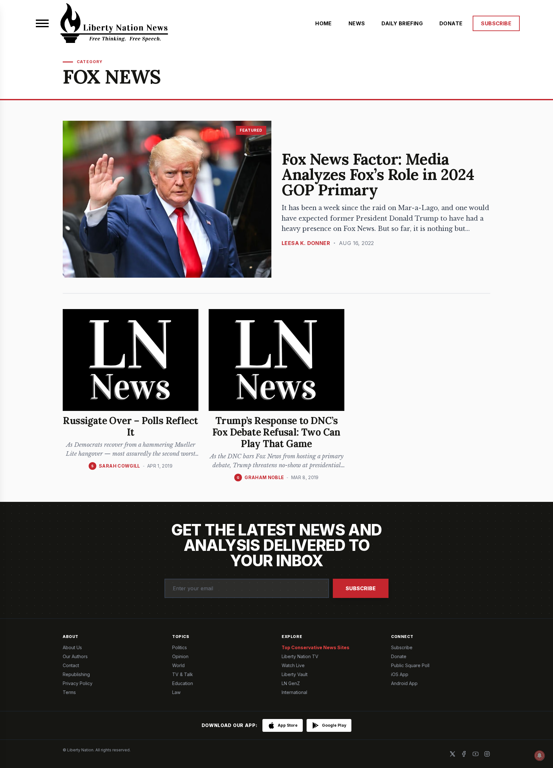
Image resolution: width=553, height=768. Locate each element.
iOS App (399, 674)
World (178, 665)
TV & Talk (182, 674)
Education (182, 683)
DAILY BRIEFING (402, 23)
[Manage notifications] (539, 755)
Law (176, 692)
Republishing (76, 674)
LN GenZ (291, 683)
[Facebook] (464, 754)
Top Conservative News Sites (315, 647)
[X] (452, 754)
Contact (71, 665)
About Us (72, 647)
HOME (323, 23)
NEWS (357, 23)
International (294, 692)
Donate (398, 656)
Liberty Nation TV (300, 656)
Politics (179, 647)
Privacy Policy (77, 683)
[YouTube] (475, 754)
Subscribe (361, 588)
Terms (69, 692)
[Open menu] (42, 23)
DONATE (450, 23)
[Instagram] (487, 754)
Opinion (180, 656)
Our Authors (75, 656)
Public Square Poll (410, 665)
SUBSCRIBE (496, 23)
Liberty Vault (295, 674)
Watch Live (293, 665)
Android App (404, 683)
